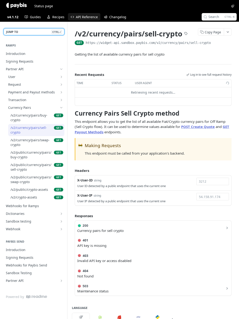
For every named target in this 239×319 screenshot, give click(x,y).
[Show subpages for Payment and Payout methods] (61, 92)
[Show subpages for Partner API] (61, 281)
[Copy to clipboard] (215, 43)
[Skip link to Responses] (71, 215)
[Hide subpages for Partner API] (61, 69)
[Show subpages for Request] (61, 84)
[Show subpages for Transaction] (61, 100)
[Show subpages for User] (61, 77)
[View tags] (186, 34)
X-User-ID (85, 180)
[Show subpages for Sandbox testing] (61, 221)
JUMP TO (33, 32)
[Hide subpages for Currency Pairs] (61, 108)
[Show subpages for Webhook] (61, 229)
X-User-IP (84, 195)
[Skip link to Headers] (71, 170)
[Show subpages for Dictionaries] (61, 214)
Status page (43, 6)
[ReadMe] (36, 296)
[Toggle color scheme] (233, 6)
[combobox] (212, 181)
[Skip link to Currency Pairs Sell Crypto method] (72, 113)
